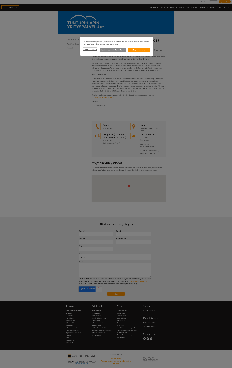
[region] (116, 46)
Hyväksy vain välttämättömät (113, 50)
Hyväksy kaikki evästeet (139, 50)
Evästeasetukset (90, 50)
